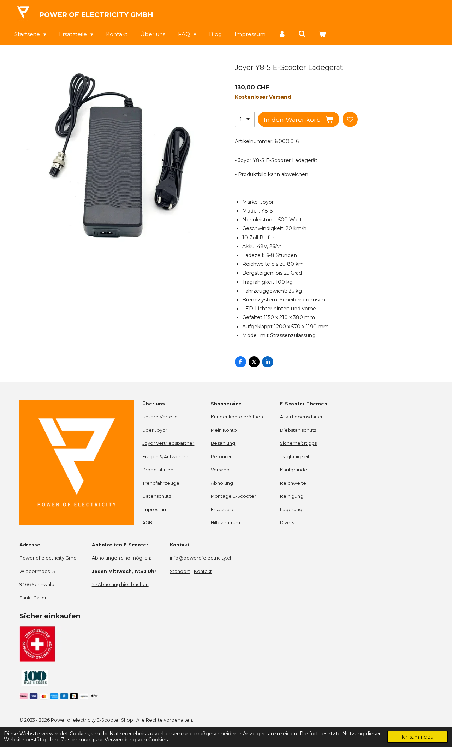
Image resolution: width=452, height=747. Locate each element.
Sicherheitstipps (298, 443)
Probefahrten (157, 469)
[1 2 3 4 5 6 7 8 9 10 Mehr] (245, 119)
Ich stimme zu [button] (417, 737)
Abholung (222, 483)
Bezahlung (223, 443)
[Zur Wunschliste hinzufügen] (350, 119)
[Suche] (302, 34)
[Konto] (282, 34)
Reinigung (291, 496)
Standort (180, 571)
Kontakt (203, 571)
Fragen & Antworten (165, 456)
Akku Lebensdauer (301, 416)
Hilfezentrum (225, 522)
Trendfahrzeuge (160, 483)
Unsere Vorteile (160, 416)
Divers (287, 522)
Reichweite (293, 483)
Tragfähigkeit (295, 456)
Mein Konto (224, 430)
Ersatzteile (223, 509)
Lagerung (291, 509)
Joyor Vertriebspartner (168, 443)
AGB (147, 522)
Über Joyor (154, 430)
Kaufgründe (293, 469)
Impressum (155, 509)
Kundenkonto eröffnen (237, 416)
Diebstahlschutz (298, 430)
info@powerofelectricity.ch (201, 558)
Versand (220, 469)
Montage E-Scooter (233, 496)
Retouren (222, 456)
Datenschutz (156, 496)
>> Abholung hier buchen (120, 584)
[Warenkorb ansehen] (322, 34)
